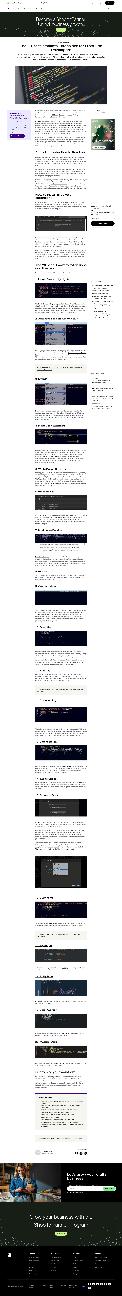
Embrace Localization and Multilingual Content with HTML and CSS (59, 1122)
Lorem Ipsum (66, 766)
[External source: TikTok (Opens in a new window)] (105, 1284)
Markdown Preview (42, 557)
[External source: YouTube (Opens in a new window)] (97, 1284)
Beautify (38, 676)
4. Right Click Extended (50, 425)
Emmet (37, 411)
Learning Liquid (97, 386)
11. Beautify (43, 670)
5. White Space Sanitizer (50, 469)
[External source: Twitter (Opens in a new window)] (81, 1153)
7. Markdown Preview (48, 530)
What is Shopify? (34, 1257)
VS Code (55, 115)
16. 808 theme (44, 897)
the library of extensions (59, 184)
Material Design (58, 1063)
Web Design (95, 378)
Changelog (76, 1274)
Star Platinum (65, 1033)
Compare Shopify (78, 1260)
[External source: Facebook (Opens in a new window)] (76, 1153)
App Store (54, 1264)
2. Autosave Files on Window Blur (56, 318)
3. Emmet (41, 378)
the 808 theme (55, 923)
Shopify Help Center (101, 1257)
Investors (32, 1267)
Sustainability (33, 1274)
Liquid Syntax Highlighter (46, 304)
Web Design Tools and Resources (103, 285)
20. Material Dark (46, 1041)
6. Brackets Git (44, 491)
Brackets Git (60, 517)
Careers (31, 1264)
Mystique (65, 968)
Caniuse (69, 651)
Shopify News (17, 9)
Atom (70, 115)
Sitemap (63, 1285)
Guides (75, 1264)
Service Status (99, 1267)
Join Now (110, 3)
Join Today (61, 30)
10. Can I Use (43, 627)
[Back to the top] (9, 1255)
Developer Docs (56, 1257)
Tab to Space (81, 782)
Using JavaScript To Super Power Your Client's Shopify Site (57, 1119)
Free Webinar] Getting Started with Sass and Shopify (55, 1112)
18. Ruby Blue (44, 976)
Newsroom (32, 1270)
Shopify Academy (46, 3)
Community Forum (100, 1260)
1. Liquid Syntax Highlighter (53, 279)
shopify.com (92, 3)
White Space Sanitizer (46, 479)
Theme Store (55, 1260)
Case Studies (28, 9)
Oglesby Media (69, 125)
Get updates (102, 223)
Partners (53, 1267)
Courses (75, 1267)
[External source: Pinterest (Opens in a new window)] (89, 1288)
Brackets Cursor (40, 822)
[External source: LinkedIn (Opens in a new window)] (85, 1153)
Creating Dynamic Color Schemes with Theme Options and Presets (59, 1109)
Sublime (61, 115)
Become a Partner (17, 136)
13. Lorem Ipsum (46, 741)
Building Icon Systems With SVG (50, 1117)
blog (53, 42)
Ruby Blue (38, 1001)
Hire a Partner (99, 1264)
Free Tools (76, 1270)
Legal (44, 1285)
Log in (100, 3)
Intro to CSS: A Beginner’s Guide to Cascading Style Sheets (57, 1114)
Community (34, 3)
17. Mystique (43, 945)
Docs (27, 3)
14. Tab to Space (46, 778)
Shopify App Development (100, 293)
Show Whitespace (52, 483)
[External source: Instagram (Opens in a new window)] (101, 1284)
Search (110, 9)
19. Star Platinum (46, 1009)
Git (69, 519)
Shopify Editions (34, 1260)
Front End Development (63, 42)
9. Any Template (45, 585)
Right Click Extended (49, 456)
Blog (8, 9)
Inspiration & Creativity (99, 311)
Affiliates (53, 1270)
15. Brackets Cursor (48, 795)
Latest (37, 9)
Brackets (38, 121)
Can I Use (45, 651)
